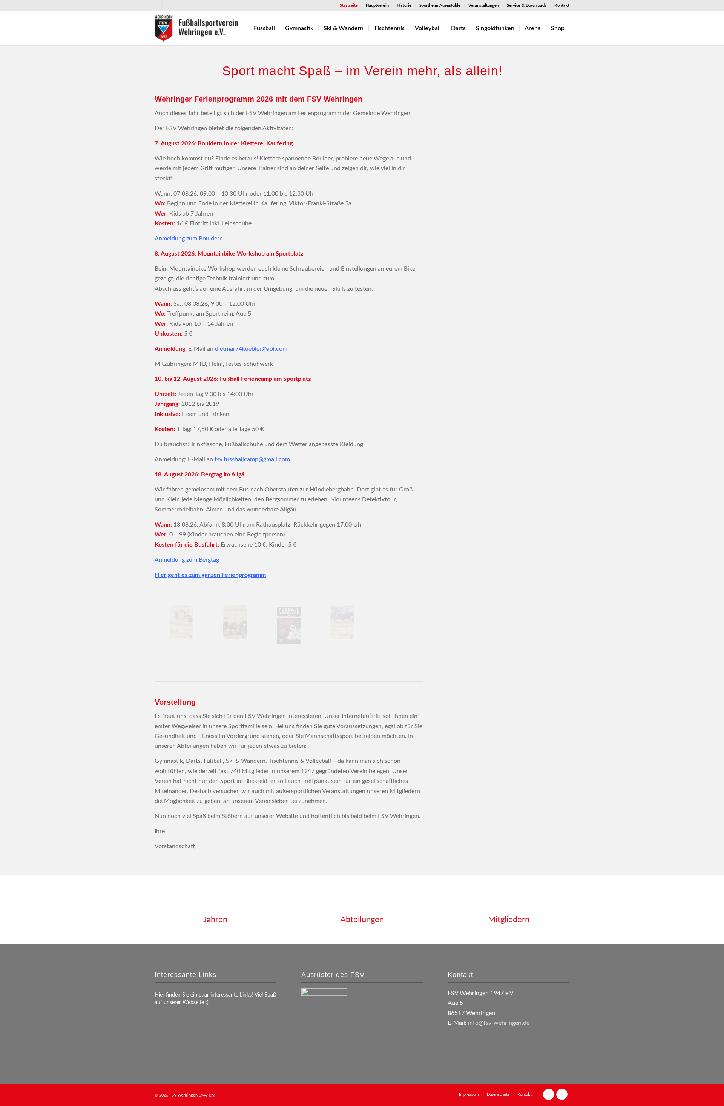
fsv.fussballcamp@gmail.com (252, 459)
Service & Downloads (526, 5)
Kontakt (561, 5)
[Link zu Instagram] (168, 5)
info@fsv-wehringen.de (498, 1023)
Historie (404, 5)
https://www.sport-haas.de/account (495, 135)
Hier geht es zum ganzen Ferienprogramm (210, 575)
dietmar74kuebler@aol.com (251, 349)
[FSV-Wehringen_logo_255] (197, 28)
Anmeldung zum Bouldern (189, 239)
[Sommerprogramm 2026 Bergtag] (342, 622)
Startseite (349, 5)
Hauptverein (377, 5)
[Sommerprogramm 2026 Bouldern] (181, 622)
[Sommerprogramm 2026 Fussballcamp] (289, 625)
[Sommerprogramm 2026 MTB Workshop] (235, 622)
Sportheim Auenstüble (439, 5)
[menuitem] (349, 6)
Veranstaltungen (483, 5)
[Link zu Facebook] (156, 5)
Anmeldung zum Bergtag (187, 560)
